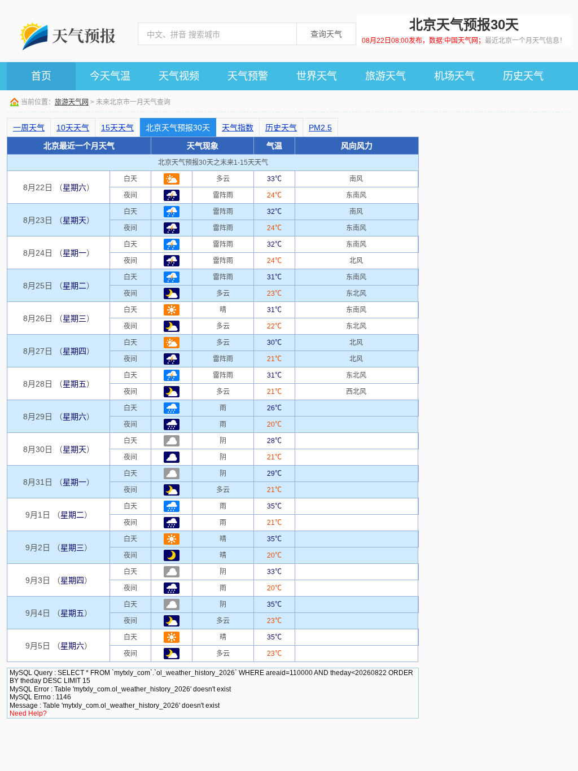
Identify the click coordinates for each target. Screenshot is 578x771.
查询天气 (326, 33)
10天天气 (72, 127)
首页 (41, 76)
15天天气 (117, 127)
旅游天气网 (72, 102)
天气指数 (237, 127)
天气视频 (179, 76)
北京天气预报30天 (178, 127)
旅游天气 (385, 76)
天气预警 (247, 76)
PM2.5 (320, 127)
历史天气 (523, 76)
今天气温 (110, 76)
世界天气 (316, 76)
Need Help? (28, 713)
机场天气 (454, 76)
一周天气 (29, 127)
